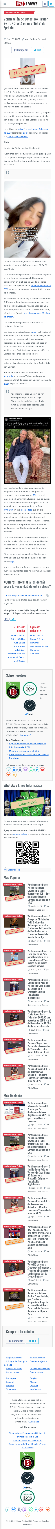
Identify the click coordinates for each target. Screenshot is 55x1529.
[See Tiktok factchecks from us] (8, 769)
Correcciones (12, 1372)
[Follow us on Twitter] (36, 769)
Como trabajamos (38, 1361)
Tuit (39, 50)
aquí (34, 332)
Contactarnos (36, 1372)
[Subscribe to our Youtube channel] (42, 769)
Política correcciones (40, 1368)
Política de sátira (14, 1368)
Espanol (10, 1382)
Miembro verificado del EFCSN (24, 751)
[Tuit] (51, 4)
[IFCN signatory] (27, 1461)
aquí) (25, 133)
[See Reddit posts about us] (8, 774)
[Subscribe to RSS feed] (14, 774)
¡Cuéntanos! (25, 735)
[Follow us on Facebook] (19, 769)
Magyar (33, 1382)
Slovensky (11, 1389)
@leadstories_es (12, 870)
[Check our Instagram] (25, 769)
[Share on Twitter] (13, 619)
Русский (34, 1385)
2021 (35, 495)
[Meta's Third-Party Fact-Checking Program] (27, 1480)
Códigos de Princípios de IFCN (15, 1363)
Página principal (14, 1357)
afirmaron (8, 510)
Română (10, 1385)
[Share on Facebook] (6, 619)
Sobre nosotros (37, 1357)
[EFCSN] (27, 1497)
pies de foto (26, 510)
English (33, 1378)
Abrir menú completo (5, 4)
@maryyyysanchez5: (17, 136)
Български (11, 1378)
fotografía (8, 376)
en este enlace (20, 834)
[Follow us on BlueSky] (14, 769)
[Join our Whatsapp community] (31, 769)
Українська (35, 1389)
